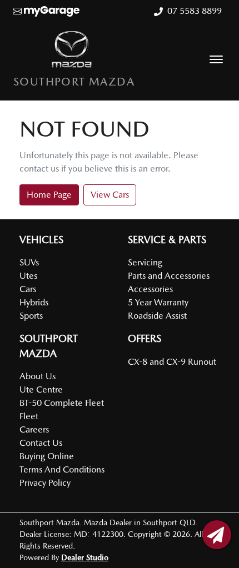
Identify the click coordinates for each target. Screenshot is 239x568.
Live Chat (217, 534)
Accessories (150, 289)
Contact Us (40, 443)
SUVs (29, 262)
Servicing (145, 262)
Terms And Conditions (61, 469)
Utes (28, 275)
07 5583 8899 (194, 11)
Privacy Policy (45, 482)
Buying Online (46, 456)
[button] (216, 59)
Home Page (49, 194)
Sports (31, 315)
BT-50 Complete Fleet (61, 403)
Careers (34, 429)
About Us (37, 376)
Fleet (28, 416)
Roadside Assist (157, 315)
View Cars (110, 194)
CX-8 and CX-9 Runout (172, 361)
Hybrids (33, 302)
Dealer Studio (84, 557)
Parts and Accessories (169, 275)
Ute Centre (41, 389)
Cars (27, 289)
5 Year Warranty (158, 302)
